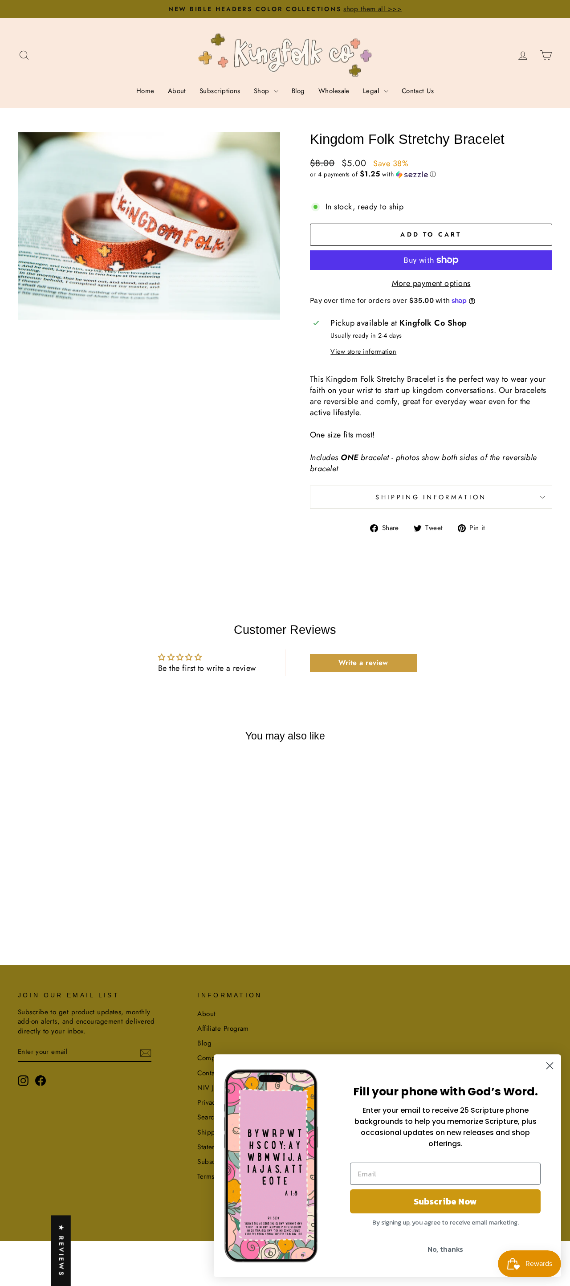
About (177, 91)
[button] (431, 174)
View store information (363, 351)
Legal (372, 91)
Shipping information (430, 497)
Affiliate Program (223, 1028)
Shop (263, 91)
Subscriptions (220, 91)
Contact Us (418, 91)
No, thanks (445, 1249)
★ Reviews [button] (61, 1251)
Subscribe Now (445, 1201)
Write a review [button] (363, 662)
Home (145, 91)
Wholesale (334, 91)
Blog (298, 91)
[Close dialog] (550, 1066)
